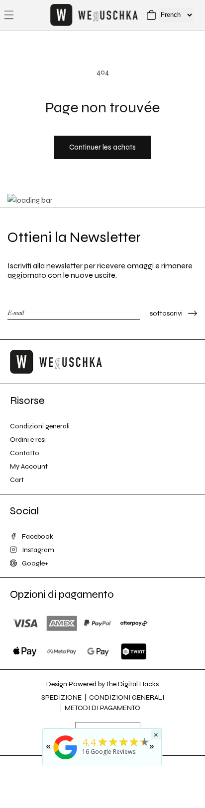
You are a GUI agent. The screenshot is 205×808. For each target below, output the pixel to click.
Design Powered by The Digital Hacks (102, 684)
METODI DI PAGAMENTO (102, 708)
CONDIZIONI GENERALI (126, 697)
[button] (8, 14)
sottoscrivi (166, 313)
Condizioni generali (40, 426)
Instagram (38, 550)
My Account (29, 466)
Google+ (35, 563)
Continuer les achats (102, 147)
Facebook (37, 536)
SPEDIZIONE (61, 697)
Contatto (24, 453)
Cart (17, 480)
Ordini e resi (28, 439)
